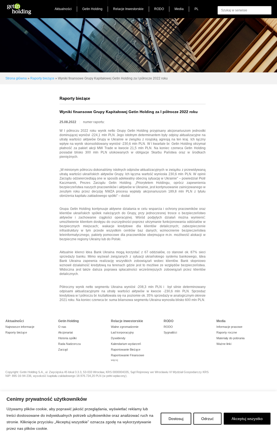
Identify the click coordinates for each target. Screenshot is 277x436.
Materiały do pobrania (230, 338)
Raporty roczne (226, 332)
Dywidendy (118, 338)
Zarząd (63, 349)
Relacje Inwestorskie (128, 9)
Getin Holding (92, 9)
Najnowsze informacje (19, 326)
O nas (62, 326)
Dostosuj (176, 418)
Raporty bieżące (42, 78)
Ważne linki (223, 343)
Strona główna (16, 78)
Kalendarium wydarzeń (126, 343)
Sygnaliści (170, 332)
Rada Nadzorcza (69, 343)
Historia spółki (67, 338)
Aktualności (63, 9)
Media (179, 9)
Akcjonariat (65, 332)
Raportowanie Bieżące (125, 349)
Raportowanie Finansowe (127, 355)
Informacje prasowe (229, 326)
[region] (138, 413)
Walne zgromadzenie (124, 326)
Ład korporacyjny (122, 332)
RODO (159, 9)
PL (196, 9)
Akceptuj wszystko (247, 418)
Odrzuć (207, 418)
